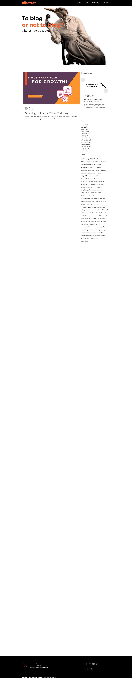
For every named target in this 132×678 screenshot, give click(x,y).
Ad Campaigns (103, 213)
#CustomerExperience (96, 167)
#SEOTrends (84, 195)
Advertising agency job (99, 230)
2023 (98, 204)
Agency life (84, 241)
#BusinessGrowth (86, 164)
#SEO (92, 193)
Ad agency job (103, 215)
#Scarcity (91, 195)
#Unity (83, 204)
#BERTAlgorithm (94, 159)
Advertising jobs (98, 232)
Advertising (84, 224)
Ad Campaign (94, 213)
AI (104, 207)
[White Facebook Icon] (86, 664)
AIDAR (103, 210)
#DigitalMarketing (86, 176)
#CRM (93, 164)
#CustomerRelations (100, 170)
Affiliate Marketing (100, 235)
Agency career (91, 238)
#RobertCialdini (85, 193)
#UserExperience (91, 204)
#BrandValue (96, 161)
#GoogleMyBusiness (87, 178)
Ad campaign (92, 218)
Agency (83, 238)
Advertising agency (86, 230)
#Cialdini (99, 164)
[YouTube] (93, 664)
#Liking (88, 184)
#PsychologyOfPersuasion (88, 190)
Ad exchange (101, 218)
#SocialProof (99, 201)
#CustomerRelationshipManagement (91, 173)
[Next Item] (105, 85)
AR (107, 210)
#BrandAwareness (86, 161)
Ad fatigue (84, 221)
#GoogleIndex (96, 176)
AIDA (98, 210)
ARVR (82, 213)
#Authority (86, 159)
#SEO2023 (98, 193)
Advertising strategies (87, 235)
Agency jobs (99, 238)
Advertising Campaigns (88, 227)
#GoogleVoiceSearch (87, 181)
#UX (104, 201)
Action (87, 213)
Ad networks (92, 221)
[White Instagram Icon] (90, 664)
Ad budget (84, 218)
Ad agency (95, 215)
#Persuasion (99, 187)
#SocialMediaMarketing (87, 201)
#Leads (83, 184)
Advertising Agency (94, 224)
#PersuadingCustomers (87, 187)
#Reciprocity (100, 190)
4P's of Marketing (86, 207)
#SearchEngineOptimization (89, 198)
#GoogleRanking (98, 178)
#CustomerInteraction (87, 170)
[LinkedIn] (97, 664)
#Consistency (85, 167)
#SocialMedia (102, 198)
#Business (103, 161)
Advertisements (101, 221)
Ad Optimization (86, 215)
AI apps (83, 210)
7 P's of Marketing (97, 207)
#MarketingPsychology (97, 184)
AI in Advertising (91, 210)
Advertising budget (86, 232)
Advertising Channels (102, 227)
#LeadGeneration (99, 181)
